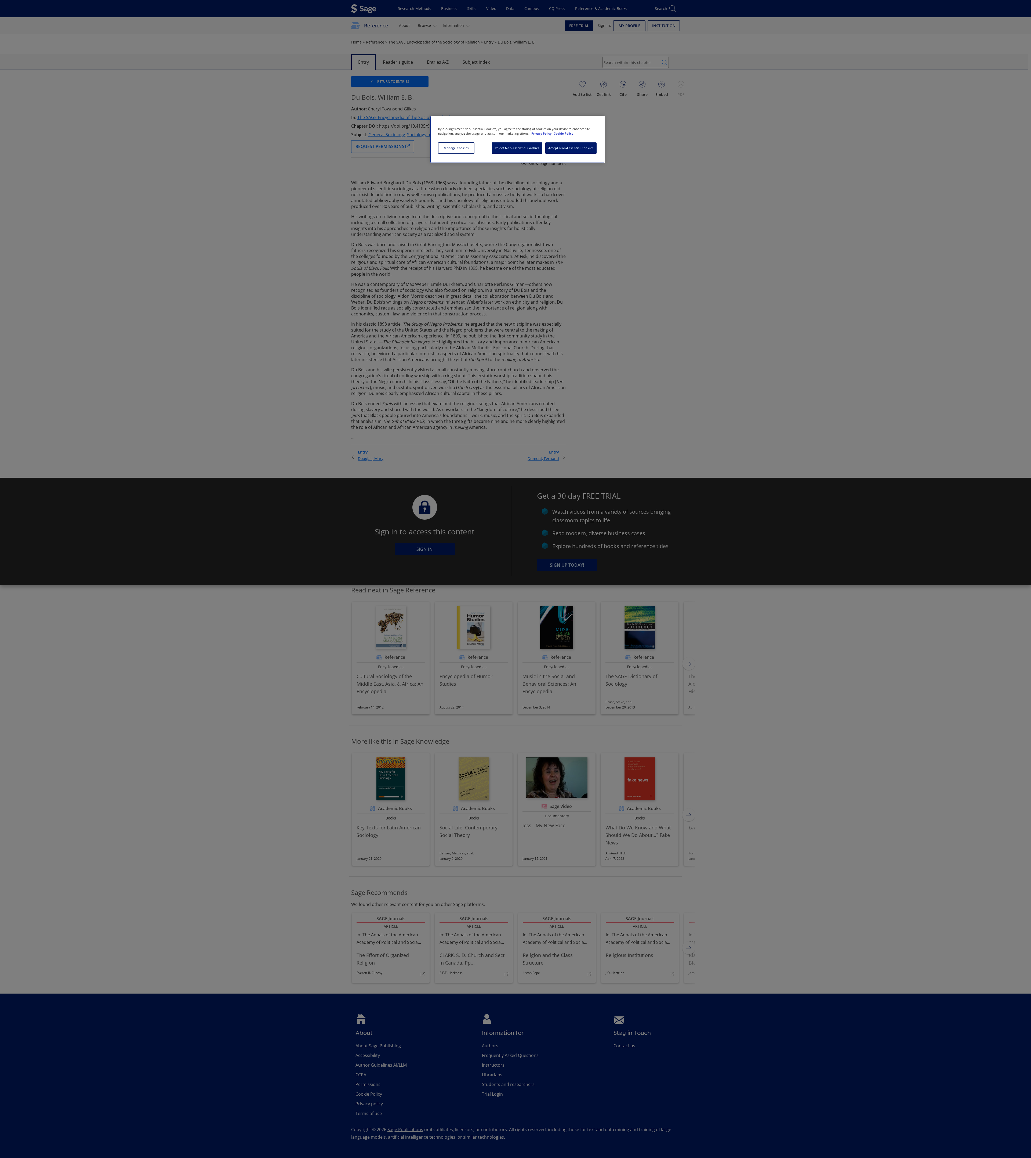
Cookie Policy (563, 133)
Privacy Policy (541, 133)
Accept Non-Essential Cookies (571, 148)
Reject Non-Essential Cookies (517, 148)
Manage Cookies (456, 148)
